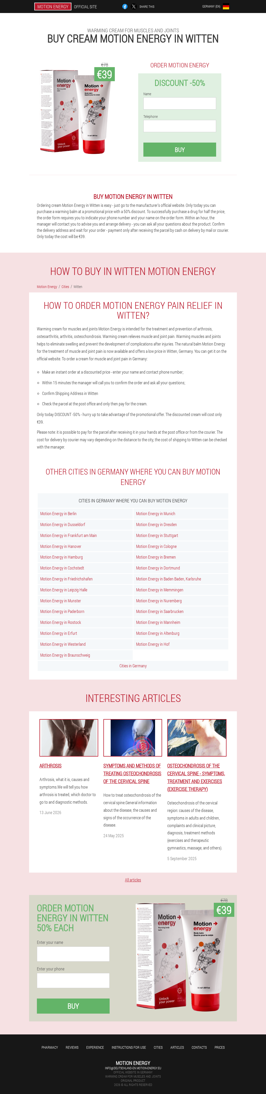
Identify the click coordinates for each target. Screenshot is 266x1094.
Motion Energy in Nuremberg (159, 600)
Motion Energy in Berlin (58, 513)
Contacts (199, 1047)
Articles (177, 1047)
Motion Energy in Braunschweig (65, 655)
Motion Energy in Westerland (63, 644)
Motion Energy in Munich (155, 513)
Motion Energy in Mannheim (158, 622)
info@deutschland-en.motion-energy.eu (133, 1068)
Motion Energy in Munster (60, 600)
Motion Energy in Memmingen (159, 589)
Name (147, 94)
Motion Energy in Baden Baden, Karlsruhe (168, 578)
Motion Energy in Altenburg (157, 633)
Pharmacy (50, 1047)
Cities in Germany (133, 665)
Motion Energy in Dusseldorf (62, 524)
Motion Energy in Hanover (60, 546)
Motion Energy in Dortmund (158, 568)
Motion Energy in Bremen (156, 557)
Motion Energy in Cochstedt (62, 568)
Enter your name (50, 942)
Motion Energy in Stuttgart (157, 535)
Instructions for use (129, 1047)
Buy (180, 149)
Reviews (72, 1047)
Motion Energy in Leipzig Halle (63, 589)
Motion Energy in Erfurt (58, 633)
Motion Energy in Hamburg (61, 557)
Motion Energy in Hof (153, 644)
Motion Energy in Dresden (156, 524)
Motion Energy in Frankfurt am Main (68, 535)
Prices (220, 1047)
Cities (158, 1047)
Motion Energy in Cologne (156, 546)
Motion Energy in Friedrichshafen (66, 578)
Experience (95, 1047)
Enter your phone (50, 969)
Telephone (150, 116)
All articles (133, 879)
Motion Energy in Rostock (60, 622)
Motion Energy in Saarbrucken (160, 611)
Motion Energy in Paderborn (62, 611)
